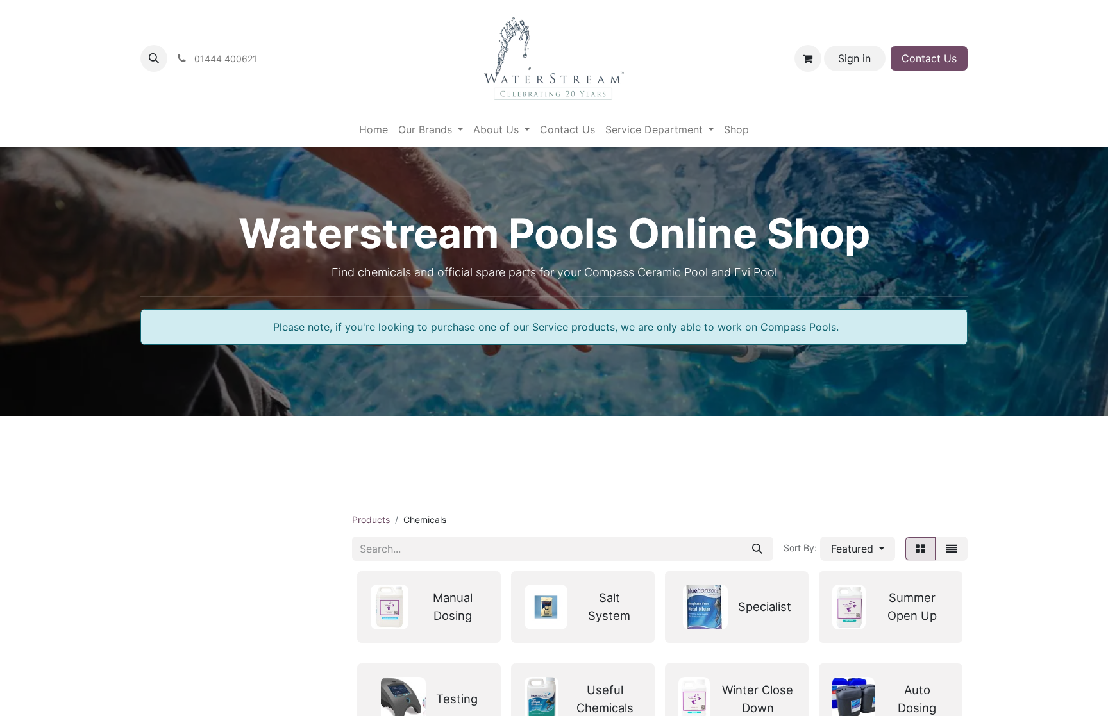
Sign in (854, 58)
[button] (153, 58)
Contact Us (929, 58)
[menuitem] (373, 129)
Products (371, 519)
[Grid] (920, 549)
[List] (952, 549)
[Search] (757, 549)
